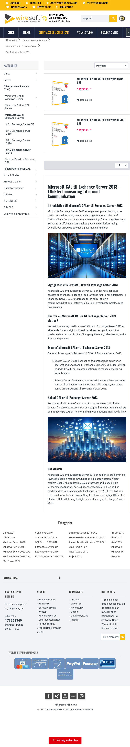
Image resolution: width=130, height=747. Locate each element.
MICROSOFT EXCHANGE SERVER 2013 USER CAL (100, 81)
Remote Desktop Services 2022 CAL (87, 537)
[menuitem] (16, 7)
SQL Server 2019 (44, 532)
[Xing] (56, 696)
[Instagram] (81, 696)
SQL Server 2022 (11, 561)
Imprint (75, 619)
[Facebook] (48, 696)
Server (7, 80)
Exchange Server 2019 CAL (49, 556)
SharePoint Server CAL (17, 168)
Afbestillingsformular (50, 627)
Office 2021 (9, 532)
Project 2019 (117, 532)
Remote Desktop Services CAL (19, 161)
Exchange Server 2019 (47, 547)
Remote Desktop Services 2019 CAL (87, 542)
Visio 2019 (116, 542)
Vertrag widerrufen (67, 740)
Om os (74, 611)
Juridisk (75, 599)
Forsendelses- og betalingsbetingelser (49, 617)
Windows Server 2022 (14, 542)
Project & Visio (12, 181)
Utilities (8, 194)
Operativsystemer (14, 188)
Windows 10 (117, 551)
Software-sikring (47, 607)
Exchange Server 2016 (47, 551)
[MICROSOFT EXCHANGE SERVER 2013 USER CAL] (60, 93)
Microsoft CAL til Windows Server (14, 97)
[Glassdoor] (65, 696)
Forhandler (44, 603)
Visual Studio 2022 (78, 547)
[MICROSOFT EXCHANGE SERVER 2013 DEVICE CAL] (60, 134)
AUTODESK (10, 200)
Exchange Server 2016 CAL (83, 532)
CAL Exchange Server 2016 (18, 142)
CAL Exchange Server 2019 (18, 132)
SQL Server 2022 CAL (46, 537)
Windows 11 (117, 547)
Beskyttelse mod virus (16, 213)
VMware (115, 556)
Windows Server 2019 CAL (16, 556)
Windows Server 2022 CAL (16, 551)
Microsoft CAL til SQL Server (17, 107)
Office (7, 73)
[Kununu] (73, 696)
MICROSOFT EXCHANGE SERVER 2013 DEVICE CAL (101, 121)
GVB (41, 632)
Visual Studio (11, 175)
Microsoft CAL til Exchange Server (14, 116)
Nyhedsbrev (77, 607)
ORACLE (8, 207)
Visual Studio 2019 (78, 551)
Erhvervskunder (47, 599)
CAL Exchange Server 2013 (18, 151)
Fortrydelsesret (47, 623)
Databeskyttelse (79, 615)
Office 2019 (9, 537)
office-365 (76, 603)
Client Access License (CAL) (16, 88)
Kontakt (43, 611)
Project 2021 (75, 556)
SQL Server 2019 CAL (46, 542)
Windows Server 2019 (14, 547)
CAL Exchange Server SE (20, 124)
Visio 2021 (116, 537)
